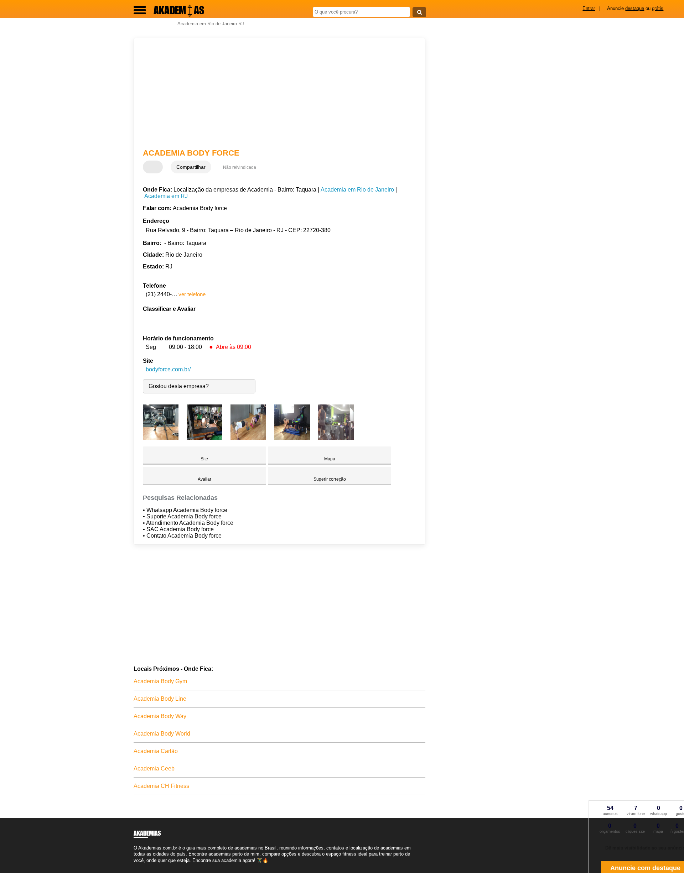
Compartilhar (191, 167)
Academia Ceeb (154, 768)
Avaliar (204, 479)
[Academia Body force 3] (248, 438)
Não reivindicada (239, 167)
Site (204, 458)
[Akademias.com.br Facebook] (135, 866)
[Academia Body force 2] (204, 438)
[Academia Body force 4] (292, 438)
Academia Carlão (156, 751)
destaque (634, 8)
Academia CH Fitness (161, 786)
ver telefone (192, 294)
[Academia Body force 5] (336, 438)
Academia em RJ (166, 196)
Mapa (329, 458)
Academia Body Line (160, 699)
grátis (657, 8)
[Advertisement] (276, 93)
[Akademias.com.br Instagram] (141, 866)
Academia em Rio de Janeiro (357, 190)
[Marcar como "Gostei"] (149, 167)
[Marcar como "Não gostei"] (158, 167)
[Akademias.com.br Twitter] (138, 866)
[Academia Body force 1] (160, 438)
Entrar (588, 8)
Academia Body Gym (160, 681)
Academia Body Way (160, 716)
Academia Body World (162, 734)
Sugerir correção (330, 479)
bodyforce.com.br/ (168, 369)
